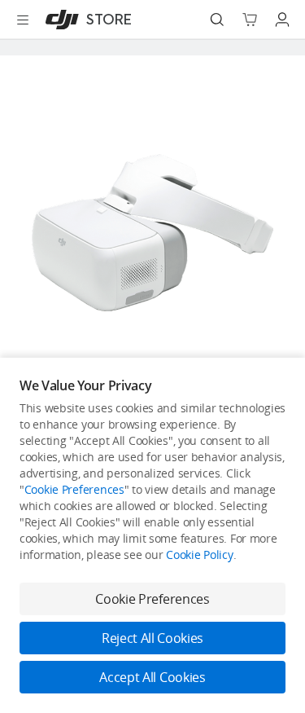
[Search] (217, 19)
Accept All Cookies (152, 677)
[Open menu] (23, 19)
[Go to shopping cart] (249, 19)
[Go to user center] (282, 19)
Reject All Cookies (152, 638)
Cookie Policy (199, 554)
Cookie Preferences (74, 489)
